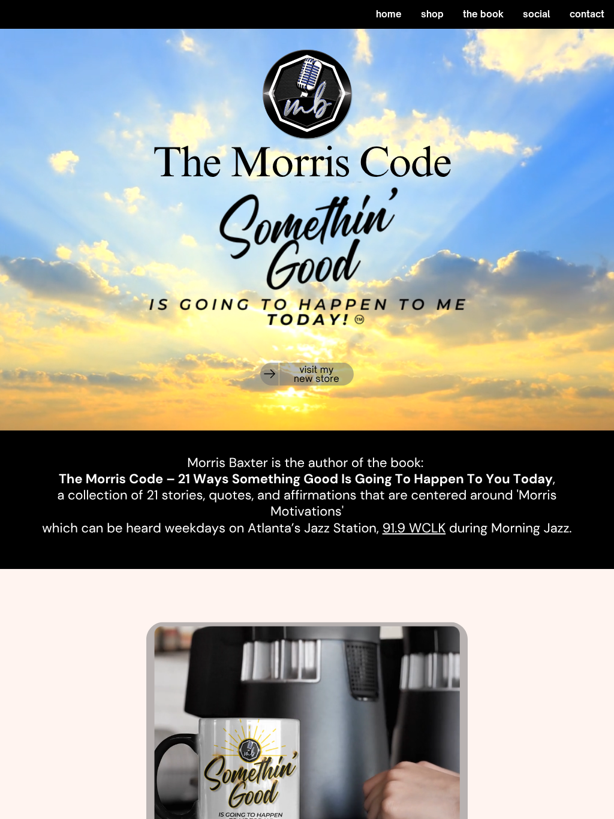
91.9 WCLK (414, 528)
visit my (317, 369)
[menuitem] (389, 14)
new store (316, 378)
